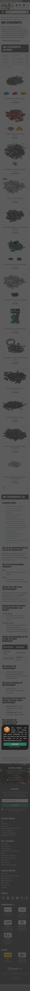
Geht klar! (15, 744)
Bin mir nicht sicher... (15, 746)
